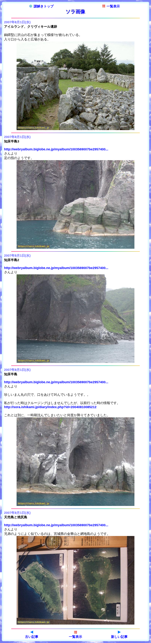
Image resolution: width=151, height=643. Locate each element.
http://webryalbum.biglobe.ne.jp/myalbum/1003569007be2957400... (56, 149)
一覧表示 (113, 6)
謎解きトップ (44, 6)
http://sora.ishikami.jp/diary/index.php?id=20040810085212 (50, 407)
